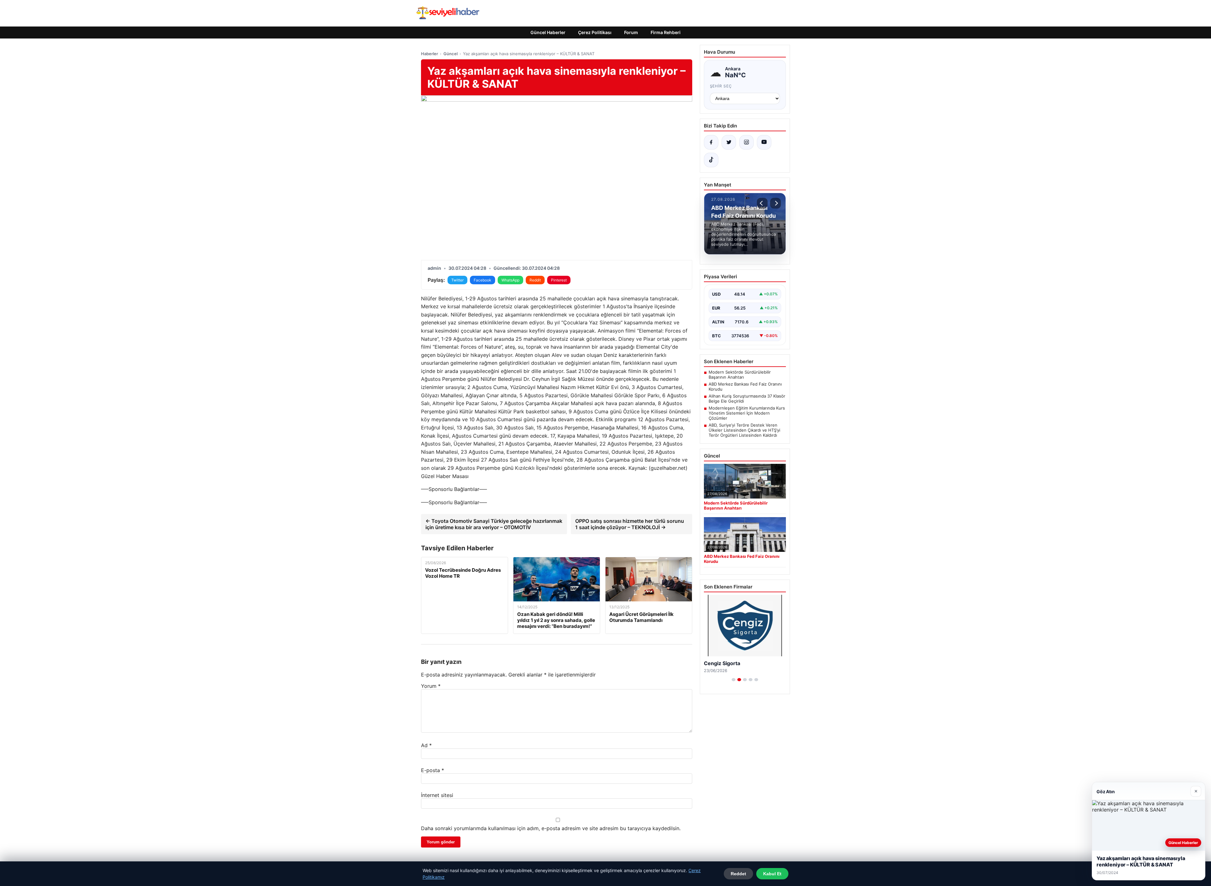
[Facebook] (711, 142)
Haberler (429, 53)
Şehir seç (721, 86)
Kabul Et (772, 873)
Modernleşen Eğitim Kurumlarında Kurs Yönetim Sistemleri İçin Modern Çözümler (747, 413)
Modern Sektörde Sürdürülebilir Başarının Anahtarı (740, 374)
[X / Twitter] (729, 142)
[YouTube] (764, 142)
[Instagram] (746, 142)
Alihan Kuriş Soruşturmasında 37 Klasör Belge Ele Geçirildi (747, 398)
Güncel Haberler (547, 32)
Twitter (457, 280)
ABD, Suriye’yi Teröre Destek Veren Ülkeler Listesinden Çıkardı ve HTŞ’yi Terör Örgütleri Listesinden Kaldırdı (744, 430)
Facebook (482, 280)
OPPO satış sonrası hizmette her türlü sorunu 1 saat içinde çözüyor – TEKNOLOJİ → (629, 524)
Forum (631, 32)
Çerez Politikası (594, 32)
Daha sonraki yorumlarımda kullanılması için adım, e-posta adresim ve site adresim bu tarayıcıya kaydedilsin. (551, 828)
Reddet (738, 873)
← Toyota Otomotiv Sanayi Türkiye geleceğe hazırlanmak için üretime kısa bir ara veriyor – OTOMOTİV (493, 524)
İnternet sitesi (437, 795)
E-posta (432, 770)
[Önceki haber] (762, 203)
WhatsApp (510, 280)
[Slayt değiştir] (733, 679)
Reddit (535, 280)
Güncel (450, 53)
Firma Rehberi (666, 32)
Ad (426, 745)
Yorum (431, 686)
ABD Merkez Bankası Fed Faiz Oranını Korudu (745, 386)
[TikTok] (711, 160)
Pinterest (559, 280)
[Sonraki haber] (775, 203)
